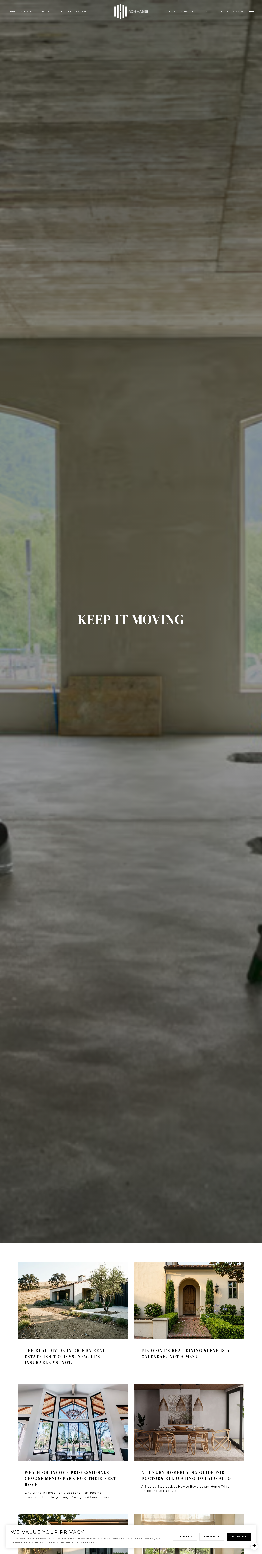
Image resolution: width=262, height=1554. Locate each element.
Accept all (238, 1536)
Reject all (185, 1536)
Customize (211, 1536)
